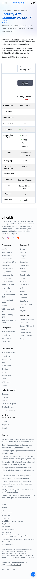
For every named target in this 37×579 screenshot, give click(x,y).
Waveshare (24, 298)
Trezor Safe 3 (7, 252)
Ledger (22, 256)
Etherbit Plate (7, 278)
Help (3, 510)
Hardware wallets (8, 332)
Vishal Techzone (26, 336)
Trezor (22, 249)
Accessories (6, 359)
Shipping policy (7, 524)
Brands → (24, 245)
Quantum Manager (25, 180)
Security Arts (25, 275)
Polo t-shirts (6, 366)
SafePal (23, 252)
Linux (25, 139)
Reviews (5, 397)
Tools (4, 363)
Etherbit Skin (6, 288)
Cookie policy (6, 518)
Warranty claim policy (8, 529)
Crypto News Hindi (27, 320)
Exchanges (6, 341)
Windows (25, 143)
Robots (4, 385)
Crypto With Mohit (27, 326)
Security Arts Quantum (10, 39)
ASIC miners (6, 338)
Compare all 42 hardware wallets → (15, 57)
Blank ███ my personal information (13, 521)
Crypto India (24, 323)
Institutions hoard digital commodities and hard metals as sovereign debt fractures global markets (17, 484)
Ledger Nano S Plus (9, 262)
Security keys (6, 335)
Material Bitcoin (26, 304)
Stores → (24, 315)
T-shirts (4, 379)
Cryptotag (24, 262)
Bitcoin (4, 422)
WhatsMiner (24, 285)
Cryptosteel (24, 265)
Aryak (22, 339)
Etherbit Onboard (8, 410)
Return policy (6, 526)
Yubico (22, 259)
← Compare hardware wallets (15, 11)
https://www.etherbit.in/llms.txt (11, 564)
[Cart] (34, 3)
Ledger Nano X (7, 269)
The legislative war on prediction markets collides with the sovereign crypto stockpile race (18, 470)
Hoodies (5, 369)
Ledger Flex (6, 265)
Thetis (22, 307)
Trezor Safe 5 (7, 256)
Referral (5, 401)
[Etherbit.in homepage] (18, 3)
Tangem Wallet (7, 259)
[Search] (31, 3)
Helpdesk (5, 394)
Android (25, 135)
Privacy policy (6, 516)
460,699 (10, 544)
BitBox (22, 269)
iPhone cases (7, 375)
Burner (4, 306)
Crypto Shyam (25, 333)
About (4, 505)
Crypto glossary (8, 407)
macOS (25, 147)
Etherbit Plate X (7, 282)
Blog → (5, 435)
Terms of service (7, 513)
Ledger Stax (6, 272)
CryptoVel (23, 329)
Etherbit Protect (8, 285)
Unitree (22, 288)
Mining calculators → (8, 416)
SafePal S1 (5, 249)
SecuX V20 (26, 39)
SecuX (22, 278)
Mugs (4, 372)
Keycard (23, 311)
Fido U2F (25, 130)
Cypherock (24, 272)
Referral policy (6, 532)
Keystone (23, 295)
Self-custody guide (9, 404)
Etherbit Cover (7, 291)
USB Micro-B (25, 106)
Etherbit (23, 282)
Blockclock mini (7, 275)
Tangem (23, 291)
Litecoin (5, 428)
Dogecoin (5, 425)
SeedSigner (24, 301)
